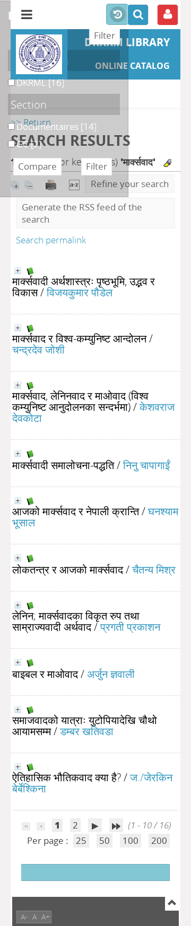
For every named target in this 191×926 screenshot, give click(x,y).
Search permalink (51, 240)
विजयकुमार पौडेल (79, 292)
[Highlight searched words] (167, 163)
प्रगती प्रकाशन (130, 626)
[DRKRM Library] (39, 54)
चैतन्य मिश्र (154, 569)
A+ (45, 917)
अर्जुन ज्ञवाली (111, 673)
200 (159, 840)
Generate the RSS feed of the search (82, 213)
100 (130, 840)
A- (24, 917)
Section (29, 104)
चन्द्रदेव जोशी (38, 349)
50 (104, 840)
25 (81, 840)
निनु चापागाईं (146, 464)
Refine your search (130, 184)
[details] (17, 270)
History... (117, 14)
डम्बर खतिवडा (87, 731)
